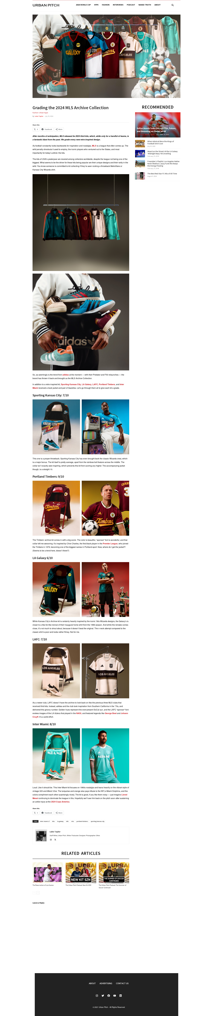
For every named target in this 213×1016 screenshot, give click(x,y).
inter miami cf (45, 821)
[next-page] (38, 892)
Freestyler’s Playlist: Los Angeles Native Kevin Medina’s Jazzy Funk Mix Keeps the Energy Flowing (163, 163)
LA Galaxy (86, 384)
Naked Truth (145, 5)
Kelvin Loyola (150, 134)
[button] (173, 5)
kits (53, 821)
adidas (65, 374)
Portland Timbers (107, 384)
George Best (111, 713)
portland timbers (82, 821)
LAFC (95, 384)
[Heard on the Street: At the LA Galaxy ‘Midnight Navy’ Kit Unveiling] (140, 153)
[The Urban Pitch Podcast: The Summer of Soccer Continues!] (114, 872)
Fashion (105, 5)
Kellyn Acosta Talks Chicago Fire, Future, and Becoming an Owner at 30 (156, 130)
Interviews (118, 5)
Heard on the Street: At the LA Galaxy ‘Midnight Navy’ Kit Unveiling (162, 152)
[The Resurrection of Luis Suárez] (48, 872)
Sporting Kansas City (71, 384)
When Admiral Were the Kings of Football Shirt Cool (160, 142)
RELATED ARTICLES (80, 853)
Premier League (110, 543)
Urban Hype (43, 113)
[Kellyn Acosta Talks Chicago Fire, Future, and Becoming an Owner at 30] (157, 124)
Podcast (131, 5)
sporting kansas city (97, 821)
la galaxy (60, 821)
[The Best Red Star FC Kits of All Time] (140, 176)
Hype (96, 5)
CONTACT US (122, 983)
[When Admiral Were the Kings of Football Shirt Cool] (140, 143)
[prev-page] (34, 892)
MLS (94, 145)
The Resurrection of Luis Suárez (43, 885)
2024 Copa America (60, 801)
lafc (67, 821)
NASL (79, 713)
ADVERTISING (106, 983)
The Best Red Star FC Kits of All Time (162, 173)
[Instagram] (52, 839)
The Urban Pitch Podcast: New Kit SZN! (78, 885)
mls (72, 821)
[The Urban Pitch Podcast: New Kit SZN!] (81, 872)
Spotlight (140, 134)
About (157, 5)
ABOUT (92, 983)
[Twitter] (56, 839)
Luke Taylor (39, 116)
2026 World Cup (83, 5)
